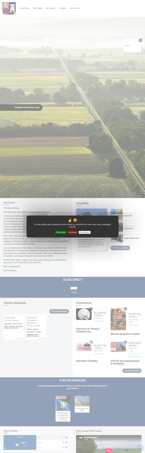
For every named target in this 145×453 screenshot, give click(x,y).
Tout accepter (60, 232)
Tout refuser (73, 232)
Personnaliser (85, 232)
